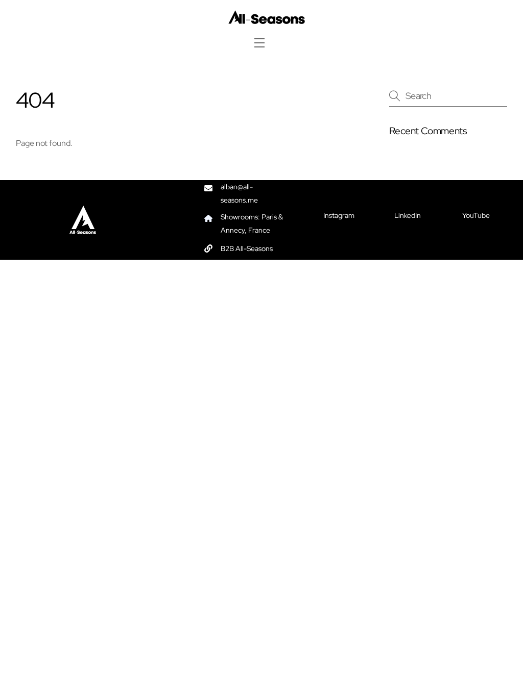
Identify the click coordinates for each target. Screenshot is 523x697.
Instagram (338, 215)
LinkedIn (407, 215)
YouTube (476, 215)
